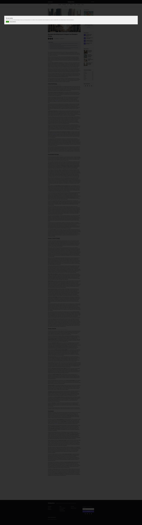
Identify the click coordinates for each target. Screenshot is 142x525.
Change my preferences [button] (13, 21)
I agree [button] (7, 21)
